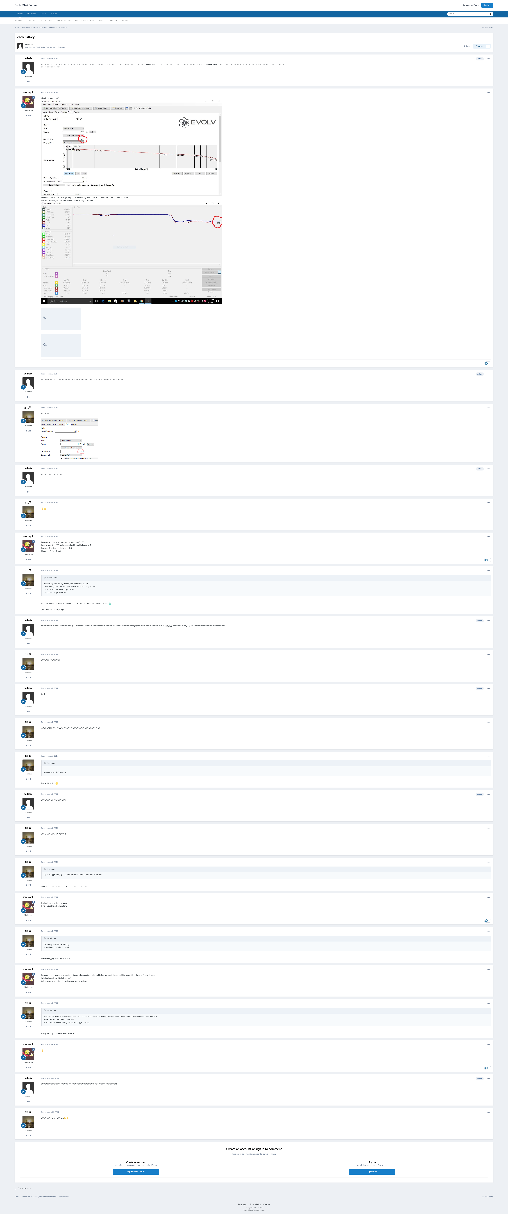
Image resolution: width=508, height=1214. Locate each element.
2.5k (29, 116)
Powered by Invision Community (254, 1210)
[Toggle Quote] (45, 577)
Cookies (266, 1204)
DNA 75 (102, 21)
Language (242, 1204)
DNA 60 (113, 21)
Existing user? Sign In (471, 5)
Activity (43, 14)
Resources (19, 21)
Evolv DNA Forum (26, 5)
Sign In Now (372, 1172)
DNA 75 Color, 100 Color (84, 21)
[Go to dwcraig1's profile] (28, 102)
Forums (20, 14)
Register (487, 5)
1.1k (29, 431)
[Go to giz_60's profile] (28, 417)
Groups (54, 14)
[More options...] (488, 58)
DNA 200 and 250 (63, 21)
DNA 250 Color (46, 21)
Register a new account (135, 1172)
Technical (124, 21)
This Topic (480, 14)
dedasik (30, 45)
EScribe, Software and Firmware (52, 47)
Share (467, 46)
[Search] (490, 14)
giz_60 (27, 407)
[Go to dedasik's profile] (20, 46)
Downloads (31, 14)
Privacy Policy (255, 1204)
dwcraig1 (28, 92)
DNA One (31, 21)
